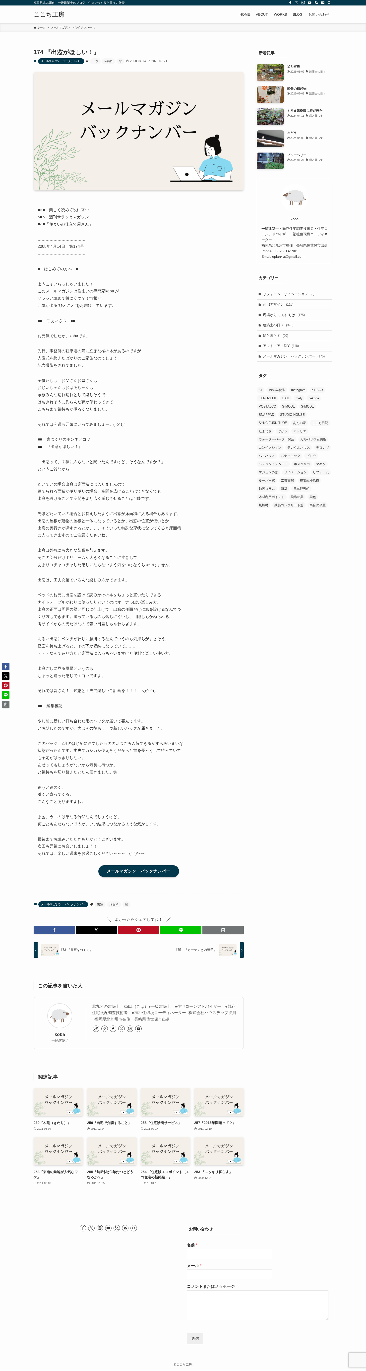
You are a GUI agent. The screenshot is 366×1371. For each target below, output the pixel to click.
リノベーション (295, 472)
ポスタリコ (302, 464)
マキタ (321, 464)
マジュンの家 (268, 472)
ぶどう (282, 431)
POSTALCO (267, 406)
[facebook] (290, 2)
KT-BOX (317, 390)
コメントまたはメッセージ (211, 1286)
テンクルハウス (298, 447)
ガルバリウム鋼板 (313, 439)
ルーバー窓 (267, 480)
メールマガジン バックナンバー (61, 61)
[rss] (316, 2)
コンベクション (270, 447)
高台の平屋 (317, 505)
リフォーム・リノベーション (288, 294)
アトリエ (299, 431)
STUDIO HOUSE (292, 415)
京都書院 (287, 480)
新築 (284, 489)
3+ (260, 390)
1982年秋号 (276, 390)
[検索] (329, 2)
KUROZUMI (267, 398)
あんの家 (299, 423)
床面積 (108, 61)
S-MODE (288, 406)
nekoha (313, 398)
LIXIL (286, 398)
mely (299, 398)
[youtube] (309, 2)
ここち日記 (320, 423)
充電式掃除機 (309, 480)
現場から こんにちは (284, 315)
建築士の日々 (278, 325)
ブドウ (311, 456)
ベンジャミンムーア (273, 464)
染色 (312, 497)
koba (60, 1034)
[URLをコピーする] (223, 930)
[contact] (322, 2)
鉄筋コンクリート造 (289, 505)
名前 (192, 1245)
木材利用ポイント (272, 497)
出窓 (95, 61)
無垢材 (263, 505)
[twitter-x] (297, 2)
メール (194, 1266)
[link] (96, 1029)
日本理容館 (301, 489)
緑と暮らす (275, 336)
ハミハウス (267, 456)
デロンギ (322, 447)
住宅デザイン (278, 304)
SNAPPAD (266, 415)
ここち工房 (49, 14)
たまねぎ (265, 431)
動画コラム (267, 489)
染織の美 (297, 497)
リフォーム (321, 472)
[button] (54, 930)
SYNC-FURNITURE (273, 423)
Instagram (298, 390)
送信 (195, 1338)
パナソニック (290, 456)
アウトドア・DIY (281, 346)
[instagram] (303, 2)
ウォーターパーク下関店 (276, 439)
